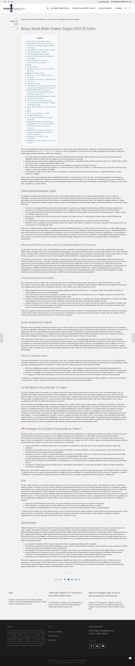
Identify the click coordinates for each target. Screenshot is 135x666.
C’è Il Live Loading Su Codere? (38, 113)
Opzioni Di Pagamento (35, 98)
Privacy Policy (53, 636)
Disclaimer (52, 640)
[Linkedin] (12, 1)
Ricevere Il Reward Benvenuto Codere (41, 96)
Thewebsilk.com (79, 662)
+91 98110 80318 (101, 634)
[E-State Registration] (47, 8)
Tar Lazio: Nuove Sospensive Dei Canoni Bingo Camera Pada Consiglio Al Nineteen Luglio (41, 103)
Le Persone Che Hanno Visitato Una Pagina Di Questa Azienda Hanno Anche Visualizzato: (40, 132)
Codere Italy (14, 27)
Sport (29, 111)
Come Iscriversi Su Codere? (37, 52)
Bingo (29, 65)
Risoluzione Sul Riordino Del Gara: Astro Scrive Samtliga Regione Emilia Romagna (40, 46)
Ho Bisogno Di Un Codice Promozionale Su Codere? (37, 61)
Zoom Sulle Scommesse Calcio (38, 41)
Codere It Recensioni (35, 115)
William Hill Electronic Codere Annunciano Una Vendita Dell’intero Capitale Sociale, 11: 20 (40, 92)
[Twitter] (5, 1)
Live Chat (30, 81)
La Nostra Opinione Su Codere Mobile (41, 79)
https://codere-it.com (46, 151)
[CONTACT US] (126, 8)
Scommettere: (32, 67)
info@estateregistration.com (121, 1)
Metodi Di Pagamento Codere (38, 54)
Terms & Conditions (55, 632)
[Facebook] (8, 1)
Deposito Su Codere (36, 73)
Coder (10, 593)
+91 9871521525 (103, 1)
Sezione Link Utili (33, 84)
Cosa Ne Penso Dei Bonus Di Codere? (41, 50)
